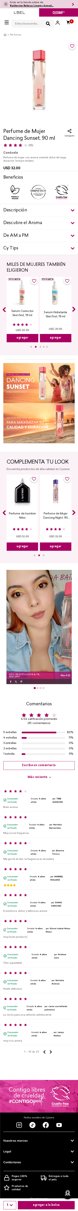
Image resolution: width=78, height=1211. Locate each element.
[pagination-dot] (35, 688)
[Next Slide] (74, 309)
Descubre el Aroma (22, 223)
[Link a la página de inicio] (5, 34)
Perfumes (16, 35)
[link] (39, 627)
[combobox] (33, 23)
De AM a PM (16, 236)
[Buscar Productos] (48, 23)
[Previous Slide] (4, 310)
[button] (31, 347)
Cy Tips (10, 248)
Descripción (15, 210)
